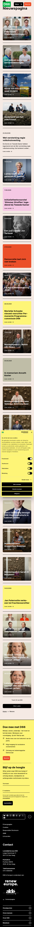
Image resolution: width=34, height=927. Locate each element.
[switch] (30, 463)
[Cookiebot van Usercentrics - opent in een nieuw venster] (21, 432)
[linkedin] (13, 815)
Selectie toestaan (17, 489)
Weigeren (17, 493)
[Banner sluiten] (31, 432)
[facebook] (7, 815)
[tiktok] (20, 815)
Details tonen (25, 479)
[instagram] (10, 815)
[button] (18, 4)
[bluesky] (4, 815)
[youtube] (4, 818)
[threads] (16, 815)
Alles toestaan (17, 484)
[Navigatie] (28, 816)
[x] (23, 815)
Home (5, 711)
